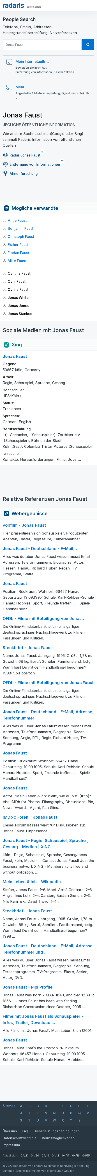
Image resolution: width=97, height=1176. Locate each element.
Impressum (11, 1145)
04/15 (86, 1155)
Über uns (10, 1131)
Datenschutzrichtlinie (20, 1138)
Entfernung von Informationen (34, 164)
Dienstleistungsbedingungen (57, 1131)
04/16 (76, 1155)
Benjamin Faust (20, 228)
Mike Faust (17, 261)
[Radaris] (13, 5)
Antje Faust (17, 220)
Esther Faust (18, 244)
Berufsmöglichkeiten (58, 1138)
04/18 (55, 1155)
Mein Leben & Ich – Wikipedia (32, 881)
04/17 (65, 1155)
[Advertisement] (48, 192)
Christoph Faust (21, 236)
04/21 (24, 1155)
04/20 (35, 1155)
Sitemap (9, 1106)
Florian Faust (18, 252)
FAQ (25, 1131)
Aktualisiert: (10, 1155)
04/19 (45, 1155)
